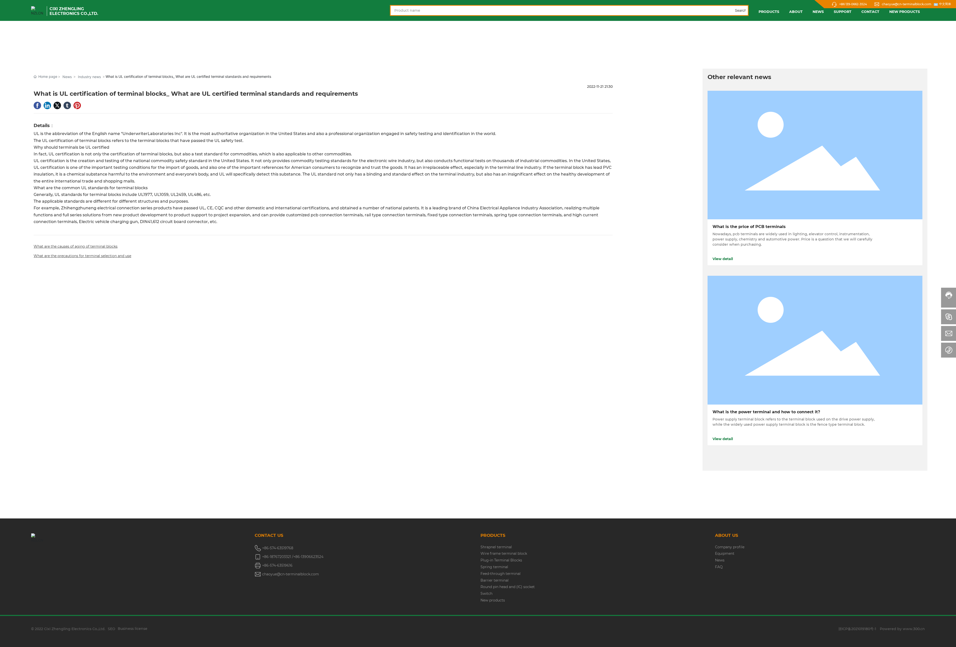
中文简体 (945, 4)
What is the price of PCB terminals (749, 226)
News (67, 77)
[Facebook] (37, 105)
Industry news (89, 77)
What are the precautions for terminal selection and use (82, 256)
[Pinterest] (77, 105)
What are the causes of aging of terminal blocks (76, 246)
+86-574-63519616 (277, 565)
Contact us (269, 535)
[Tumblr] (67, 105)
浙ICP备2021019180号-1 (857, 629)
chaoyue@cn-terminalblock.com (906, 4)
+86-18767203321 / (277, 557)
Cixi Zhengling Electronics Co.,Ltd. (74, 11)
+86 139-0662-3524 (853, 4)
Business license (132, 628)
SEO (111, 629)
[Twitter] (57, 105)
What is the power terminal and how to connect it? (766, 412)
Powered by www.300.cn (902, 629)
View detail (723, 259)
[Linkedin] (47, 105)
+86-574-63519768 (277, 548)
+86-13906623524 (308, 557)
